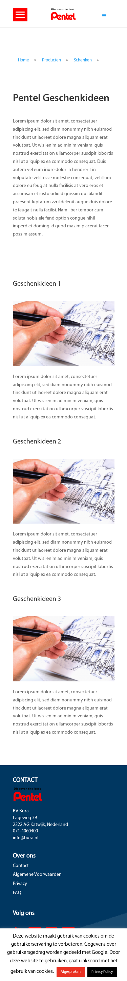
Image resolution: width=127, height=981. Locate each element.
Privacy (20, 883)
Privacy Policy (102, 972)
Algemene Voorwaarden (37, 874)
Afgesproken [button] (71, 972)
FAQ (17, 892)
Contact (21, 865)
